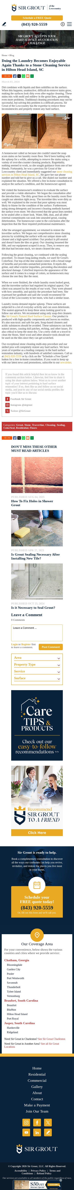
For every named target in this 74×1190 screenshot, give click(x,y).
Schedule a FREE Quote (37, 17)
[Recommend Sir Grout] (37, 801)
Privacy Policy (38, 1170)
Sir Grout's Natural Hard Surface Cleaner (28, 316)
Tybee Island (14, 991)
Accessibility (20, 1170)
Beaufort (11, 1005)
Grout (19, 425)
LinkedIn (37, 1132)
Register (26, 644)
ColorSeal (9, 427)
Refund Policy (44, 1173)
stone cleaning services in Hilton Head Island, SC (37, 173)
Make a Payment (37, 1105)
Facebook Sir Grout (20, 399)
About (37, 1093)
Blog (11, 55)
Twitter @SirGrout (20, 411)
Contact (37, 1099)
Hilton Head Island (17, 1014)
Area (17, 657)
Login (14, 644)
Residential (22, 427)
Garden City (13, 969)
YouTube (26, 1132)
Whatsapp (23, 76)
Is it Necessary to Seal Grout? (33, 607)
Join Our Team (37, 1111)
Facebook (15, 76)
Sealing (61, 425)
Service (19, 671)
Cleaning (50, 425)
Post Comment (51, 647)
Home (4, 55)
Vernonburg (13, 996)
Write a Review (4, 24)
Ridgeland (12, 1032)
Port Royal (13, 1018)
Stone (27, 425)
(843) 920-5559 (34, 24)
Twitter (19, 76)
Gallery (37, 1086)
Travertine (38, 425)
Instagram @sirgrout (21, 405)
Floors (33, 427)
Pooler (10, 973)
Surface (19, 678)
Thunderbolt (13, 987)
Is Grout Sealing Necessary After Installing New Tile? (35, 556)
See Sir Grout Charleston (51, 1038)
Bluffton (11, 1009)
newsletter (65, 362)
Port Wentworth (15, 978)
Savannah (12, 982)
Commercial (37, 1080)
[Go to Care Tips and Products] (37, 725)
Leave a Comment (26, 615)
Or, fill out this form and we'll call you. (37, 912)
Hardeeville (13, 1027)
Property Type (24, 664)
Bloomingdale (14, 964)
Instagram (26, 1122)
